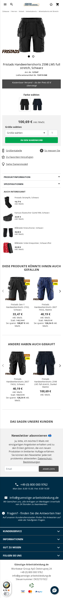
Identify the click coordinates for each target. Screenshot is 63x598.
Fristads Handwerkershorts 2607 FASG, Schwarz (17, 382)
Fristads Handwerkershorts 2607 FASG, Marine (45, 307)
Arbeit (21, 11)
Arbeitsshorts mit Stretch (48, 11)
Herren (14, 11)
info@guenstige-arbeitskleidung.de (34, 498)
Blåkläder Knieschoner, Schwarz (29, 228)
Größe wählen (13, 127)
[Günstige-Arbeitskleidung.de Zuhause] (31, 4)
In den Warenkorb (32, 140)
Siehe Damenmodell (17, 164)
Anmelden (49, 468)
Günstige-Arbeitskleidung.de (31, 564)
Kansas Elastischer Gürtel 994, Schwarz (32, 213)
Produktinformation (17, 177)
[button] (54, 590)
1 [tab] (29, 56)
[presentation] (59, 291)
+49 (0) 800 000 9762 (34, 484)
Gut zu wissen (12, 547)
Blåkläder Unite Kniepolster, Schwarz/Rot (33, 243)
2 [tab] (33, 56)
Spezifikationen (13, 184)
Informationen (13, 539)
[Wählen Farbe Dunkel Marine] (38, 105)
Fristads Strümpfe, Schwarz (27, 198)
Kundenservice (12, 531)
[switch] (6, 593)
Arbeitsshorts (31, 11)
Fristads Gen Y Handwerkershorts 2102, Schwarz (17, 307)
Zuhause (5, 11)
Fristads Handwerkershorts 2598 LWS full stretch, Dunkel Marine (45, 383)
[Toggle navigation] (5, 4)
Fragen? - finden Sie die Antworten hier (34, 513)
